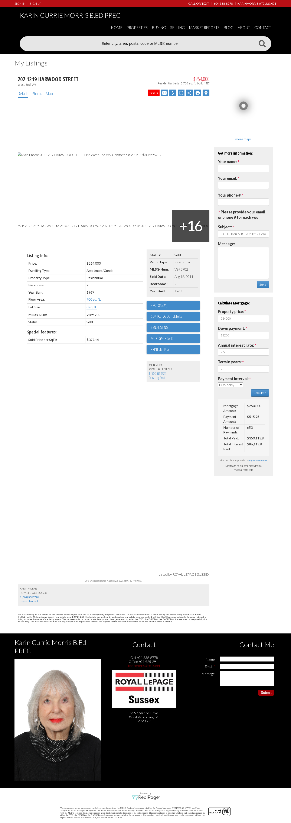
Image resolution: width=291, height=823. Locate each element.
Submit (266, 692)
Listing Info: (37, 255)
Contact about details (166, 316)
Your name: (227, 161)
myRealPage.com (258, 460)
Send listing (159, 327)
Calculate (260, 393)
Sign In (19, 3)
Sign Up (35, 3)
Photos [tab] (37, 93)
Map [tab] (49, 93)
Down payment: (231, 328)
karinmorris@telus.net (144, 666)
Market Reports (204, 27)
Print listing (160, 349)
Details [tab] (23, 93)
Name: (211, 659)
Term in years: (230, 361)
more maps (243, 139)
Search (262, 43)
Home (116, 27)
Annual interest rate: (236, 345)
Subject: (225, 227)
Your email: (227, 178)
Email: (209, 666)
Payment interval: (233, 378)
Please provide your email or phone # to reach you (241, 215)
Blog (228, 27)
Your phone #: (229, 195)
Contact (262, 27)
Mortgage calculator (175, 338)
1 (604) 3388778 (157, 373)
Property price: (231, 311)
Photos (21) (159, 305)
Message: (226, 243)
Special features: (42, 332)
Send (262, 284)
